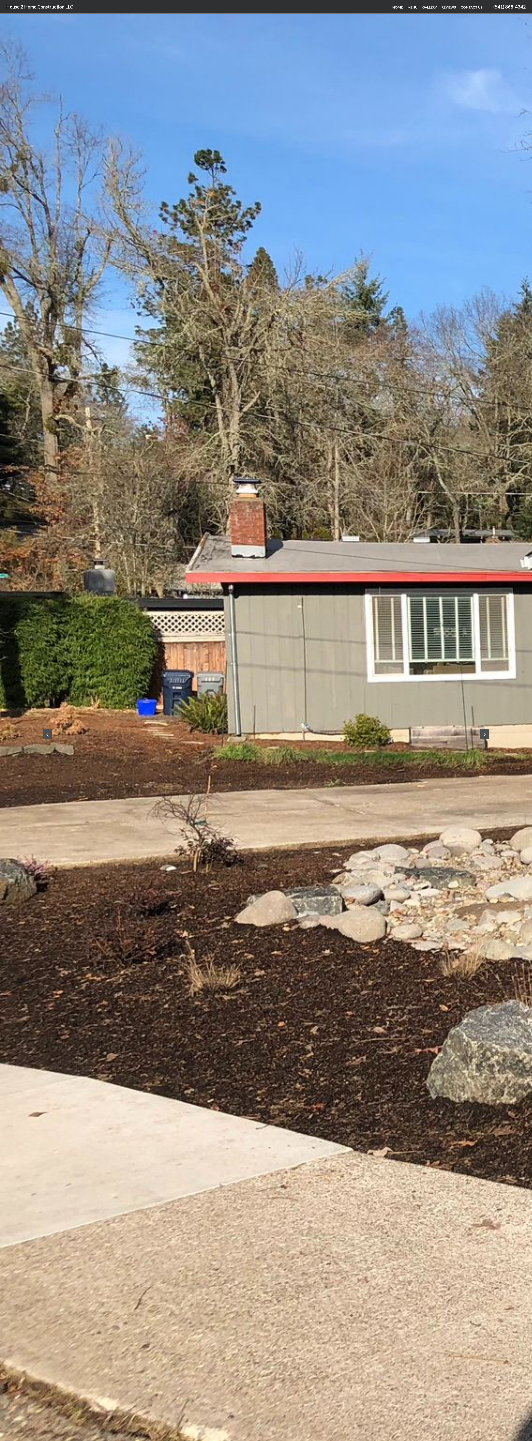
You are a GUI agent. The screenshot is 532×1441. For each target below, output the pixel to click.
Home (397, 7)
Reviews (449, 7)
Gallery (429, 7)
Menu (412, 7)
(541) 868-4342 (509, 7)
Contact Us (471, 7)
